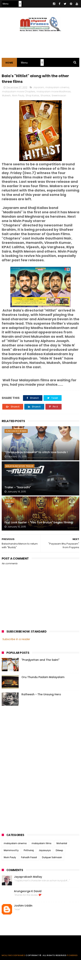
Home (9, 62)
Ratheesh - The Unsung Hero (41, 694)
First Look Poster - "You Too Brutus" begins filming (39, 522)
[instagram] (54, 4)
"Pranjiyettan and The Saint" (40, 660)
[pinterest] (71, 4)
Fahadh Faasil (29, 857)
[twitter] (65, 4)
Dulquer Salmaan (52, 857)
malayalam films (41, 843)
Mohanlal (62, 843)
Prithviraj (29, 850)
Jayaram (38, 87)
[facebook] (59, 4)
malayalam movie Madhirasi (54, 91)
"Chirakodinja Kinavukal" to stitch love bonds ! (36, 452)
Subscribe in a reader (16, 639)
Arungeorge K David (27, 891)
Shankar (45, 95)
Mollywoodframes (13, 955)
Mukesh (6, 95)
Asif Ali (9, 501)
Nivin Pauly (18, 95)
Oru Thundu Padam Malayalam (42, 677)
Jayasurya (45, 850)
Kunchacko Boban (16, 431)
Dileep (59, 850)
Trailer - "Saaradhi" (18, 487)
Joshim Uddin (23, 905)
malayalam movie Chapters (18, 91)
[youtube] (76, 4)
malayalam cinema (57, 87)
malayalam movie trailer (19, 466)
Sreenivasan (59, 95)
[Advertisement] (30, 768)
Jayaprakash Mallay (28, 876)
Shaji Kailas (32, 95)
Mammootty (11, 850)
